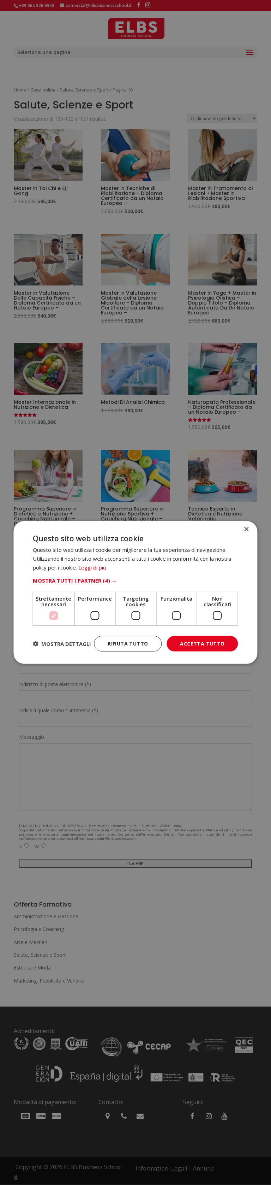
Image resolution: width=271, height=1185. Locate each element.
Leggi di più (92, 567)
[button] (135, 580)
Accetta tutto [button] (202, 643)
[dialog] (135, 592)
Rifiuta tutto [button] (128, 643)
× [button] (246, 529)
